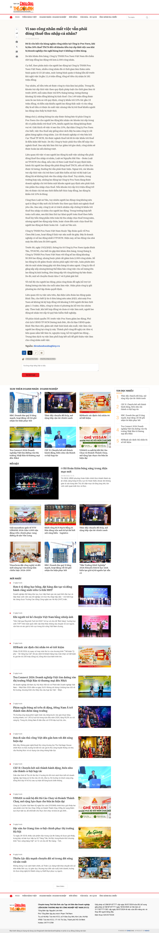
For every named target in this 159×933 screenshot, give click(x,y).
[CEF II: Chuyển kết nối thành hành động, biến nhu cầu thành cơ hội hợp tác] (60, 437)
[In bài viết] (17, 57)
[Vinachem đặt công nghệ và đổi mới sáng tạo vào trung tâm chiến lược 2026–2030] (25, 552)
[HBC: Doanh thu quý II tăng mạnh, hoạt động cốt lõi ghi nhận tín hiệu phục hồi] (25, 402)
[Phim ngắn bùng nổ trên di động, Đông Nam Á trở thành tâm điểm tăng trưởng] (94, 717)
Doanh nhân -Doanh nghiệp (52, 17)
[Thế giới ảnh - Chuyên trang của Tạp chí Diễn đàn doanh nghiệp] (23, 7)
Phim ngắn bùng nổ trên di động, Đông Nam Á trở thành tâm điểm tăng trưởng (43, 709)
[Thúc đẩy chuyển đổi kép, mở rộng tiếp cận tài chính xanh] (60, 402)
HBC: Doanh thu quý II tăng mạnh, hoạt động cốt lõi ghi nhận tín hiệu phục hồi (23, 418)
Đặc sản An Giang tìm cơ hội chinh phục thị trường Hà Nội (43, 830)
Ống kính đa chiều (108, 17)
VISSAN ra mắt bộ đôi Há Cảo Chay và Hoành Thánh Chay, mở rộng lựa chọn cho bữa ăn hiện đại (94, 454)
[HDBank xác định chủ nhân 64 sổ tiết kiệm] (95, 402)
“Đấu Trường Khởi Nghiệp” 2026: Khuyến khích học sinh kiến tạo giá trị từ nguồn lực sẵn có (95, 569)
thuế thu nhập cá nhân (48, 359)
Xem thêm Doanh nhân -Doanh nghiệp (34, 389)
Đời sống (73, 17)
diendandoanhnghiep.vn (47, 345)
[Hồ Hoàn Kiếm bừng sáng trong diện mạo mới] (34, 483)
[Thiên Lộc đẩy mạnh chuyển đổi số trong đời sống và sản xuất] (94, 868)
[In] (41, 353)
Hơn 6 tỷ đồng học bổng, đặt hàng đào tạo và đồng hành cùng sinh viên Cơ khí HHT (42, 588)
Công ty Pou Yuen (31, 359)
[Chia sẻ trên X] (17, 47)
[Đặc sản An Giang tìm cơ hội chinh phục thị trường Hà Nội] (94, 838)
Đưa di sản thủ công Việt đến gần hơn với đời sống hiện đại (43, 739)
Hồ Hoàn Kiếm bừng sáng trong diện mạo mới (84, 470)
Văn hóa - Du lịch (88, 17)
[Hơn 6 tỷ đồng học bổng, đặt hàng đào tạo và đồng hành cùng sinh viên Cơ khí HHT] (94, 596)
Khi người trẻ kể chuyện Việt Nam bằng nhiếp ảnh (43, 617)
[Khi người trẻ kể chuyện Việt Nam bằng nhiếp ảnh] (94, 626)
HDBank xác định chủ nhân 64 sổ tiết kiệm (95, 416)
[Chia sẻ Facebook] (17, 42)
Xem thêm (60, 886)
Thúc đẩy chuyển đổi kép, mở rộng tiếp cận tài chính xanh (59, 416)
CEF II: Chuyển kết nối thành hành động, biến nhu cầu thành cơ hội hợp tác (60, 453)
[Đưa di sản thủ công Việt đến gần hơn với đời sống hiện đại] (94, 747)
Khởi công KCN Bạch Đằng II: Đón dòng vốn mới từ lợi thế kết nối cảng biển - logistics (60, 530)
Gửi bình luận (30, 375)
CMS (130, 930)
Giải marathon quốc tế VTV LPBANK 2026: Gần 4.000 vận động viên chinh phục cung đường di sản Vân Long (24, 532)
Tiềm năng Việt (29, 17)
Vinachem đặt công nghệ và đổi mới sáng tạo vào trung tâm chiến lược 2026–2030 (25, 568)
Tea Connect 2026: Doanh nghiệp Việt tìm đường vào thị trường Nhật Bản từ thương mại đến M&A (25, 454)
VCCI (17, 17)
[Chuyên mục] (11, 7)
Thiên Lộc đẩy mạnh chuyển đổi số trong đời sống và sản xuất (43, 860)
